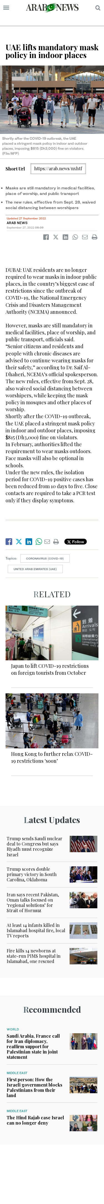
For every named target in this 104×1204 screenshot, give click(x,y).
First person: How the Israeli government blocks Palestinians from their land (34, 1087)
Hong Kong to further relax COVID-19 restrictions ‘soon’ (52, 757)
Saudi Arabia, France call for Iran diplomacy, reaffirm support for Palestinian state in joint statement (33, 1046)
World (13, 1029)
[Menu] (6, 8)
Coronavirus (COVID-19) (45, 558)
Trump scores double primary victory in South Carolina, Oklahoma (32, 874)
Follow (77, 541)
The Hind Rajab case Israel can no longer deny (35, 1120)
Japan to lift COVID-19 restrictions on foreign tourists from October (50, 669)
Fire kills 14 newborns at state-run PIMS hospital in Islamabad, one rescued (33, 956)
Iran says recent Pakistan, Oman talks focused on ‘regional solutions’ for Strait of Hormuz (33, 903)
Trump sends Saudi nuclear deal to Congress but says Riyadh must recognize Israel (34, 846)
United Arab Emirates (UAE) (35, 569)
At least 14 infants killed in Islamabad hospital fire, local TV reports (36, 930)
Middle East (17, 1073)
